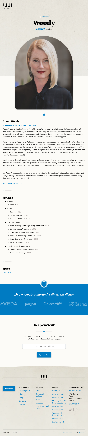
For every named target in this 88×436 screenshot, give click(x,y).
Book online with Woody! (12, 183)
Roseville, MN (57, 394)
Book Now (9, 389)
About (21, 394)
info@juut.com (75, 390)
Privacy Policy (67, 433)
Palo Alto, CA (57, 419)
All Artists (45, 17)
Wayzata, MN (57, 406)
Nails (38, 399)
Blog (21, 398)
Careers (22, 401)
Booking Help (24, 391)
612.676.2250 (74, 404)
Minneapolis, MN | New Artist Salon (59, 402)
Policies (22, 404)
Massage (39, 403)
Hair (37, 391)
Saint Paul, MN (58, 398)
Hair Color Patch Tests (42, 407)
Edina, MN (7, 272)
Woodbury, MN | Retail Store (58, 414)
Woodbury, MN (58, 410)
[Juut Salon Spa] (7, 6)
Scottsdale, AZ (58, 422)
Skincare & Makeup (40, 395)
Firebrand (82, 433)
